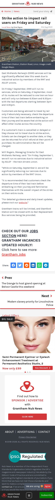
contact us (7, 487)
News (17, 11)
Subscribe (46, 495)
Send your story (41, 11)
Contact (44, 432)
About (9, 432)
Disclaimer (31, 437)
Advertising (26, 432)
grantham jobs (14, 254)
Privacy (22, 437)
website (23, 202)
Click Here (27, 416)
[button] (25, 372)
